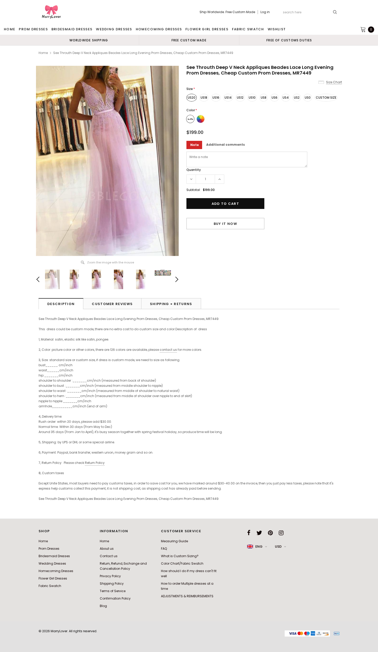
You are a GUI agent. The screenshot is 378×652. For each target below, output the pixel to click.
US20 (191, 97)
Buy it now (225, 223)
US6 (274, 97)
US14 (228, 97)
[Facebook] (248, 533)
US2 (297, 97)
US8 (263, 97)
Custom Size (326, 97)
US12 (240, 97)
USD (278, 546)
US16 (215, 97)
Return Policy (95, 463)
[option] (89, 40)
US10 (252, 97)
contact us (168, 349)
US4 (286, 97)
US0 (308, 97)
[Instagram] (281, 533)
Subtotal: (193, 190)
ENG (259, 546)
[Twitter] (259, 533)
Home (43, 53)
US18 (204, 97)
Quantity (193, 170)
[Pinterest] (270, 533)
